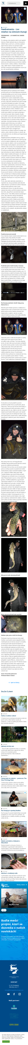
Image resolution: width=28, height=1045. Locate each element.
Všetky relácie (21, 885)
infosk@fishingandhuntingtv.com (14, 990)
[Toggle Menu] (25, 3)
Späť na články (15, 682)
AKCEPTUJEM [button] (6, 1041)
